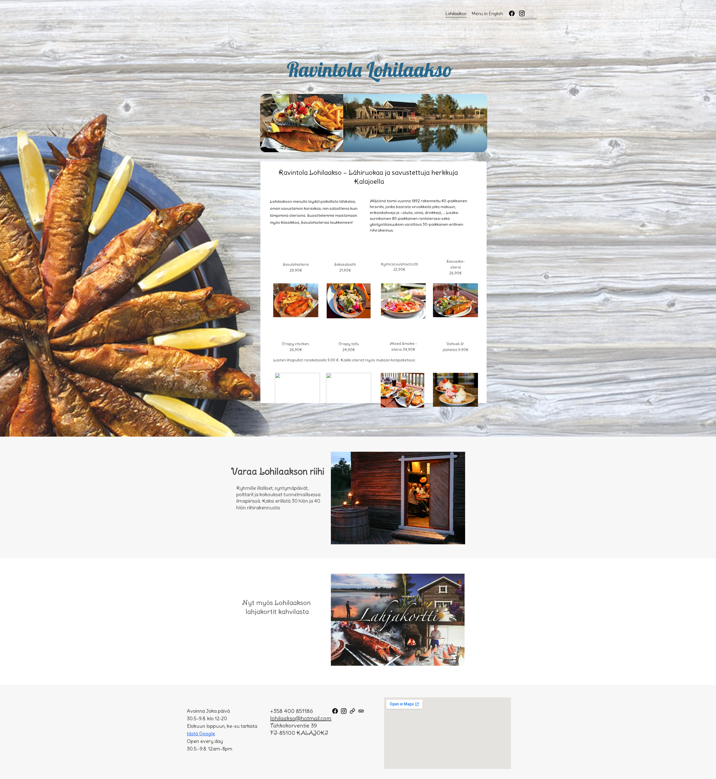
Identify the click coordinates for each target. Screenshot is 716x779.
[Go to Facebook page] (514, 13)
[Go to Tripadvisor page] (361, 711)
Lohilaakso (456, 13)
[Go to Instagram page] (522, 13)
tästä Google (201, 733)
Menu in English (487, 13)
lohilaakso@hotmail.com (300, 718)
